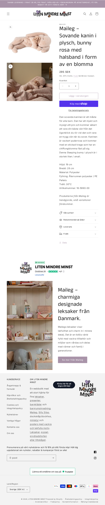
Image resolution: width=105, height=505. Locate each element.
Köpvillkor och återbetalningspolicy (17, 397)
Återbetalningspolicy (73, 499)
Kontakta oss (13, 427)
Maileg (33, 412)
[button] (8, 14)
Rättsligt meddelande (89, 502)
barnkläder (36, 404)
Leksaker (35, 432)
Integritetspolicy (91, 499)
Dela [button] (64, 242)
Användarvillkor (41, 502)
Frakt (76, 76)
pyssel (44, 432)
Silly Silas (44, 412)
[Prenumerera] (53, 458)
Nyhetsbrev (12, 414)
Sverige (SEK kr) (17, 489)
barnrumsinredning (40, 408)
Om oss (10, 433)
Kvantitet (63, 80)
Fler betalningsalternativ (78, 110)
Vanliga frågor (14, 420)
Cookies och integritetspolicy (15, 406)
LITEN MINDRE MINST (37, 499)
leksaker (39, 396)
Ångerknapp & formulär (14, 387)
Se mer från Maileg (72, 360)
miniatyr (34, 420)
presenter (35, 400)
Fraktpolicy (55, 502)
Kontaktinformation (70, 502)
